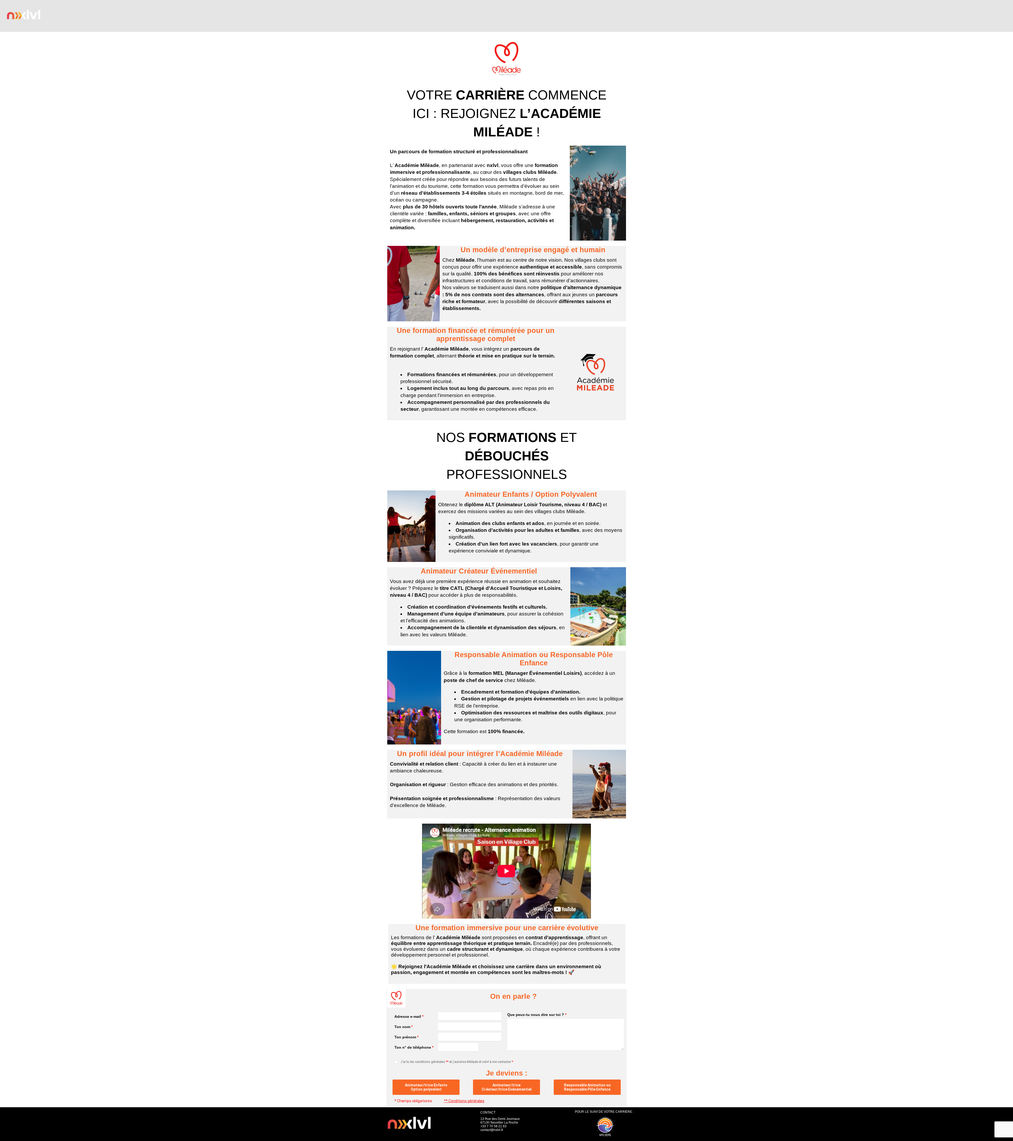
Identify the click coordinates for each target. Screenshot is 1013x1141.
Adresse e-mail (408, 1016)
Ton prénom (406, 1037)
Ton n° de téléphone (413, 1047)
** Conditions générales (464, 1101)
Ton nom (403, 1027)
